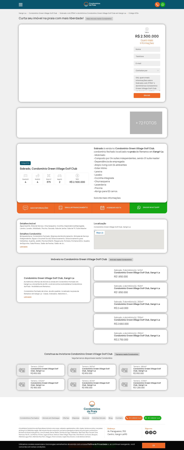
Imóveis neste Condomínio (121, 259)
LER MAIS (23, 247)
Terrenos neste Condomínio (126, 354)
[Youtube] (154, 432)
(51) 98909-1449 (135, 418)
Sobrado (98, 148)
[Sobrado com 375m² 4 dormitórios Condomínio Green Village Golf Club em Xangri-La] (58, 26)
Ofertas (66, 418)
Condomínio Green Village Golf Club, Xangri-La (49, 278)
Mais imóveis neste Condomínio (99, 19)
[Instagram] (150, 432)
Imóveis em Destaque (51, 418)
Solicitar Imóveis (98, 418)
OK (153, 445)
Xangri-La (23, 13)
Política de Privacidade (97, 444)
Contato (119, 418)
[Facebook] (147, 432)
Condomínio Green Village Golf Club (44, 13)
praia (133, 151)
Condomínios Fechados (29, 418)
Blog (110, 418)
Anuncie (85, 418)
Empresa (75, 418)
